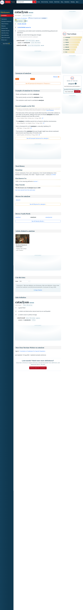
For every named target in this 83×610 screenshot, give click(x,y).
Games (38, 1)
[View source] (42, 118)
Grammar (51, 1)
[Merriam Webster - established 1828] (2, 1)
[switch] (20, 21)
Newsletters (67, 1)
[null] (75, 83)
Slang (62, 1)
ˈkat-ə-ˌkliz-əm (27, 305)
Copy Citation (38, 290)
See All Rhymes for (37, 204)
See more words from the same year (25, 190)
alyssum (18, 200)
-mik (33, 320)
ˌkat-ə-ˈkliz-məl (30, 318)
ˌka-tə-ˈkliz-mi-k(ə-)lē (33, 45)
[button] (77, 2)
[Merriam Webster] (72, 78)
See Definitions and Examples (72, 86)
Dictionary (5, 12)
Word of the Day (44, 1)
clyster (53, 174)
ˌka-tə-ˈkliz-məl (29, 40)
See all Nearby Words (37, 221)
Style (16, 281)
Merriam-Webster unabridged (38, 367)
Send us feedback (50, 110)
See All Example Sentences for (37, 138)
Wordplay (73, 1)
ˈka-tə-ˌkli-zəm (26, 15)
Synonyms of (21, 18)
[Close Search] (31, 2)
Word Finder (56, 1)
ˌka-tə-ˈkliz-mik (35, 42)
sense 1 (36, 181)
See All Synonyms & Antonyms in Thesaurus (37, 83)
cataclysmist (48, 217)
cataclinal (18, 217)
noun (31, 12)
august (71, 83)
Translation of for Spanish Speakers (32, 351)
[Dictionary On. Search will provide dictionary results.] (10, 2)
